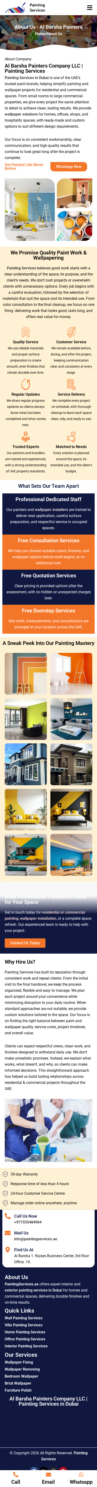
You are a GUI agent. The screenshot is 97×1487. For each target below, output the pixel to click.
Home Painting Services (25, 1332)
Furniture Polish (18, 1390)
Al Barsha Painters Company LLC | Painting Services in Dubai (48, 1401)
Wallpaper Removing (22, 1369)
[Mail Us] (8, 1233)
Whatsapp (81, 1482)
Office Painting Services (25, 1339)
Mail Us (21, 1232)
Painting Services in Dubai (27, 78)
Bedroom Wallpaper (21, 1376)
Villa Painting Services (23, 1325)
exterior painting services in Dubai (33, 1290)
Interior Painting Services (26, 1346)
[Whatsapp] (81, 1474)
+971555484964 (28, 1222)
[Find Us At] (8, 1250)
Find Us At (23, 1249)
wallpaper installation (38, 918)
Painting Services (21, 268)
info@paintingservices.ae (35, 1239)
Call (15, 1482)
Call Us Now (25, 1216)
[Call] (15, 1474)
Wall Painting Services (23, 1318)
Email (48, 1482)
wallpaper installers (51, 509)
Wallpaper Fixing (19, 1362)
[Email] (48, 1474)
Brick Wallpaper (18, 1383)
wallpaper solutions (21, 114)
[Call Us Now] (8, 1216)
